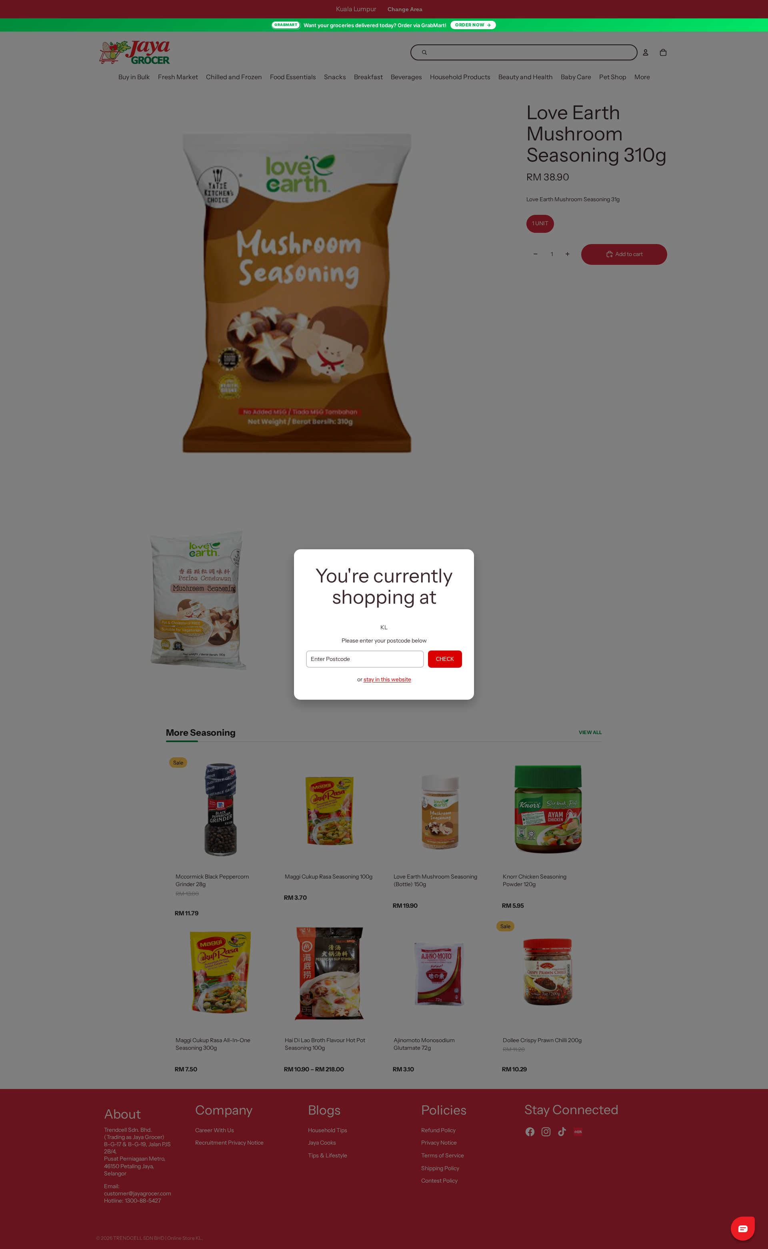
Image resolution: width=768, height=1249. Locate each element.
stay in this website (387, 679)
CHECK (445, 659)
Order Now (470, 25)
